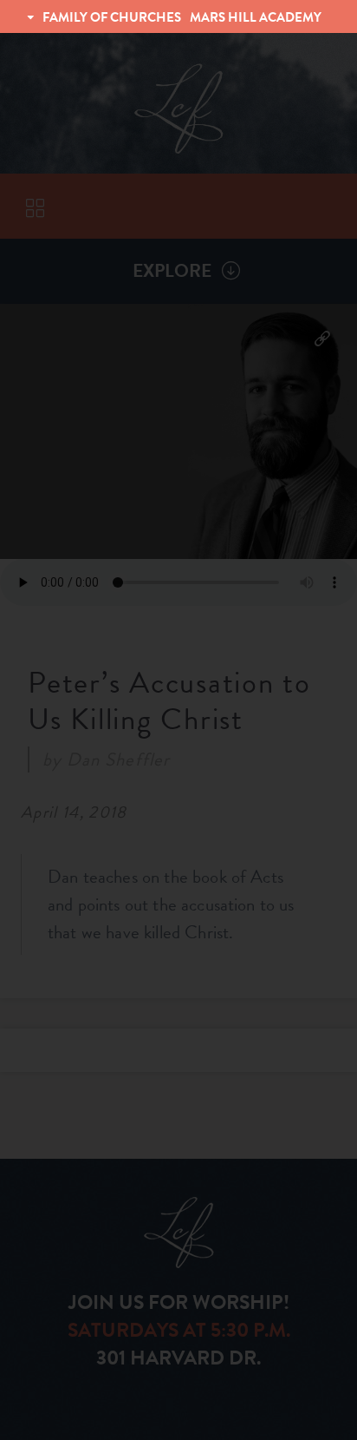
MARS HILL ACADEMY (255, 17)
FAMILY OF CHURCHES (111, 17)
